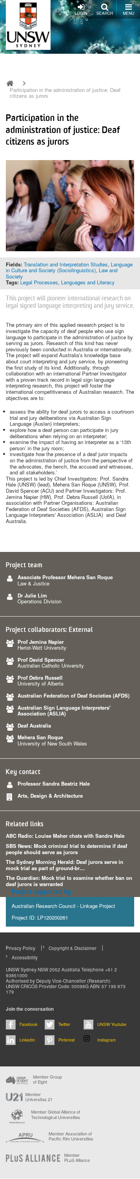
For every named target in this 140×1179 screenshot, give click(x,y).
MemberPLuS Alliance (77, 1158)
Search (104, 13)
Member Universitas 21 (38, 1097)
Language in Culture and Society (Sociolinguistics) (69, 267)
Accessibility (25, 957)
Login (81, 13)
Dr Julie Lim (32, 595)
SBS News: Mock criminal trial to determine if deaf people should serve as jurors (66, 849)
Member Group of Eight (47, 1079)
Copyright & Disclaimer (72, 948)
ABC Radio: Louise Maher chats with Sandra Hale (65, 835)
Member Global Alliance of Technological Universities (55, 1114)
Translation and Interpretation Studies (66, 264)
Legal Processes (39, 282)
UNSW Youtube (111, 1024)
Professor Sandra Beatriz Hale (54, 783)
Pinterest (66, 1040)
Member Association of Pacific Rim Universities (71, 1136)
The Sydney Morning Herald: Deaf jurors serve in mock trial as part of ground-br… (64, 865)
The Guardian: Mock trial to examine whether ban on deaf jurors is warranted (69, 881)
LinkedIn (27, 1040)
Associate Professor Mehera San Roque (65, 577)
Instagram (106, 1040)
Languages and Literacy (88, 282)
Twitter (64, 1024)
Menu (128, 13)
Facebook (28, 1024)
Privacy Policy (20, 948)
